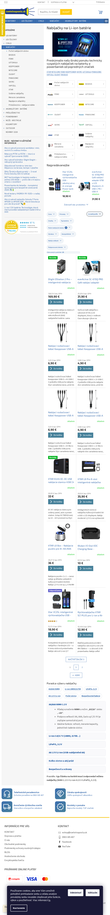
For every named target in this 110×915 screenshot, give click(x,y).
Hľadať (66, 12)
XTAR (11, 89)
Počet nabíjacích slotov (19, 51)
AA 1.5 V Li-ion (54, 696)
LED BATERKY (11, 35)
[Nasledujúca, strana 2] (76, 667)
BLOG (6, 852)
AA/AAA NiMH (54, 689)
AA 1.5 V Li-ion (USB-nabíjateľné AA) (66, 752)
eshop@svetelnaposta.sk (73, 832)
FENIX (11, 58)
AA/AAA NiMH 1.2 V (58, 704)
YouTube (65, 846)
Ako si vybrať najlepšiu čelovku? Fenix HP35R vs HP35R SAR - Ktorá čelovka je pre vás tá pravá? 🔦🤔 (22, 201)
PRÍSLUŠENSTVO (13, 112)
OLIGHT (12, 74)
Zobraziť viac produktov (74, 204)
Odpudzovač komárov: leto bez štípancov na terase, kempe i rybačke (21, 166)
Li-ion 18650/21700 (73, 689)
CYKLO (8, 43)
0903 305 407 (67, 837)
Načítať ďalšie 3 (76, 659)
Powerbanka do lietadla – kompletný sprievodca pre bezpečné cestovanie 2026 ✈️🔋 (21, 187)
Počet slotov (71, 696)
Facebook (65, 841)
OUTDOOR (10, 128)
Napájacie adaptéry (17, 101)
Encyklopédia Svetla (13, 860)
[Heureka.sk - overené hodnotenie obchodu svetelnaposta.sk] (22, 227)
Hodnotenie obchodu (13, 856)
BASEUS (12, 55)
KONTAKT (41, 2)
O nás (6, 840)
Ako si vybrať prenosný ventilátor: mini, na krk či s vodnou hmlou (21, 149)
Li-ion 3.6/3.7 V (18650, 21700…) (63, 736)
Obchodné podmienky (14, 844)
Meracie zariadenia (17, 97)
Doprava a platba (59, 2)
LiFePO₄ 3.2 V (91, 689)
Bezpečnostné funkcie (91, 696)
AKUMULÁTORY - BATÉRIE (16, 109)
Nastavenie (19, 908)
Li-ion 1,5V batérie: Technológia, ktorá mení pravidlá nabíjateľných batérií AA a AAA (22, 209)
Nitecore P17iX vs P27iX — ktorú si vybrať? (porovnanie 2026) (19, 155)
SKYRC (11, 81)
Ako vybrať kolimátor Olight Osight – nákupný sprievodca (20, 161)
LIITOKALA (13, 62)
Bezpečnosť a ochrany (59, 769)
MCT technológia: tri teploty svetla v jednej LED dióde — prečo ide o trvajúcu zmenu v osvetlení (22, 179)
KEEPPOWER (14, 66)
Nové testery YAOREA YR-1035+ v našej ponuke (22, 194)
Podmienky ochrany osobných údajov (21, 848)
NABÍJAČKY (10, 47)
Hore (77, 675)
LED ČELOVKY (11, 39)
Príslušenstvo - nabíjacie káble (22, 105)
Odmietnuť (75, 892)
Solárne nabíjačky (16, 93)
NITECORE (13, 70)
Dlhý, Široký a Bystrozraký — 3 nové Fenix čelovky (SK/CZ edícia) (20, 172)
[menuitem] (10, 21)
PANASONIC (13, 78)
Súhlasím (92, 892)
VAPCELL (12, 85)
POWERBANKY (12, 116)
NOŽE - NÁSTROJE (13, 120)
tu (49, 900)
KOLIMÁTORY (11, 124)
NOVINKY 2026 (12, 132)
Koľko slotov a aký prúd (60, 760)
